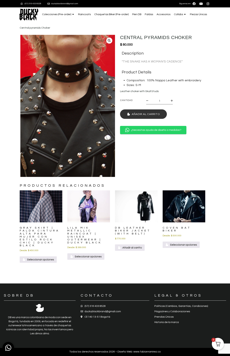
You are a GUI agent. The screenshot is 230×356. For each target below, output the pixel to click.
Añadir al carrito (146, 114)
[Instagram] (208, 4)
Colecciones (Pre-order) (56, 14)
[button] (109, 41)
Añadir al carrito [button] (132, 247)
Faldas (149, 14)
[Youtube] (201, 4)
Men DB (136, 14)
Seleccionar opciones (40, 259)
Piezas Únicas (198, 14)
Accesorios (164, 14)
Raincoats (84, 14)
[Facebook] (194, 4)
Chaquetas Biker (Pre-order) (111, 14)
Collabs (178, 14)
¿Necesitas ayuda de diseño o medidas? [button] (156, 130)
